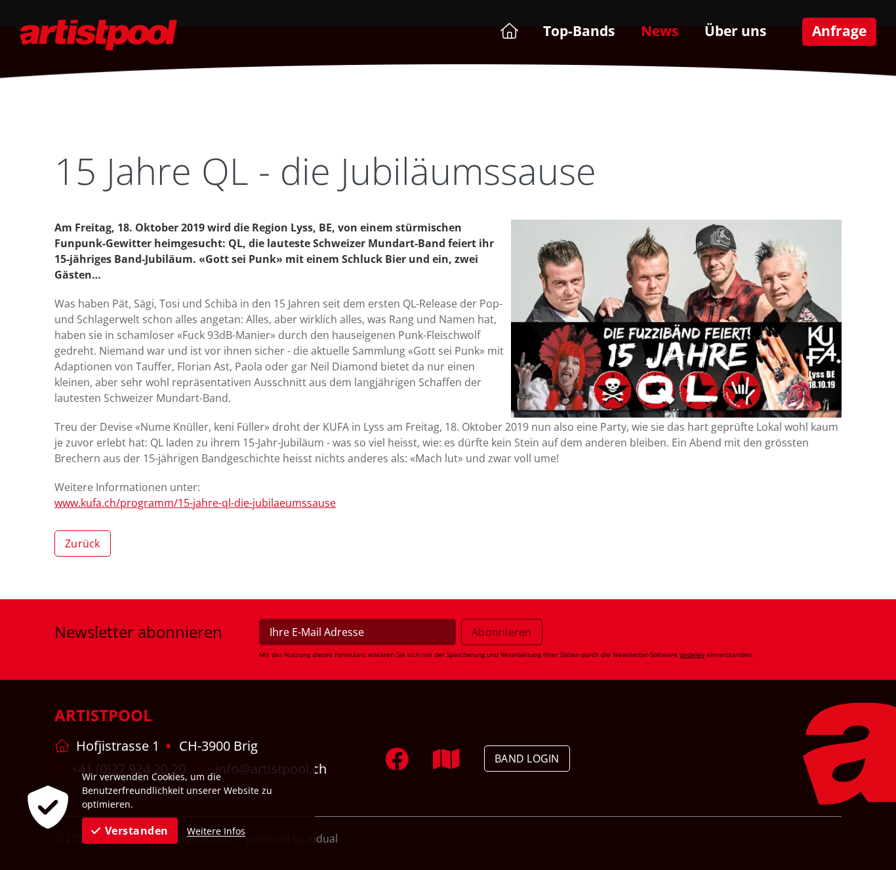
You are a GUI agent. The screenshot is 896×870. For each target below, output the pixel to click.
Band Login (527, 758)
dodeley (692, 654)
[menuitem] (508, 30)
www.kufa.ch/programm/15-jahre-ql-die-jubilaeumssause (195, 503)
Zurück (82, 543)
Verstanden (137, 830)
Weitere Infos (216, 831)
